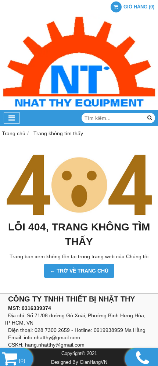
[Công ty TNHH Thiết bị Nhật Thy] (79, 108)
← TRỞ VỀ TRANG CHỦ (79, 271)
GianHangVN (93, 362)
